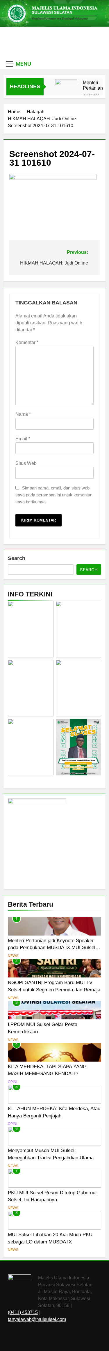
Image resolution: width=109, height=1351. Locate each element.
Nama (23, 414)
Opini (12, 1082)
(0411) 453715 (23, 1312)
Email (22, 438)
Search (16, 558)
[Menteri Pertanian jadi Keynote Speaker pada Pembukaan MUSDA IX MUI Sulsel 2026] (66, 90)
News (13, 956)
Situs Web (26, 463)
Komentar (26, 342)
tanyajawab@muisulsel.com (37, 1319)
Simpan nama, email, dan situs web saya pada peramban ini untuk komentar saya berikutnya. (53, 494)
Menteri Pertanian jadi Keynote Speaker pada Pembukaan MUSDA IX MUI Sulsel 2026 (95, 85)
